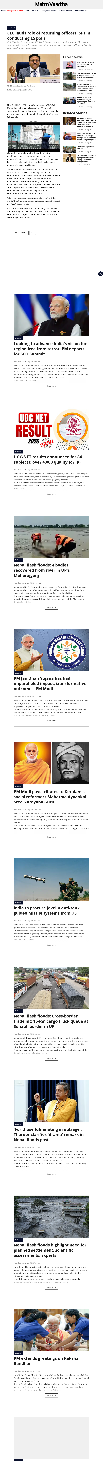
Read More (51, 386)
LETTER (24, 233)
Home (3, 10)
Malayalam (11, 10)
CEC (32, 233)
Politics (53, 10)
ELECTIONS (13, 233)
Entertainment (81, 10)
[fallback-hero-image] (69, 65)
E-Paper (20, 10)
